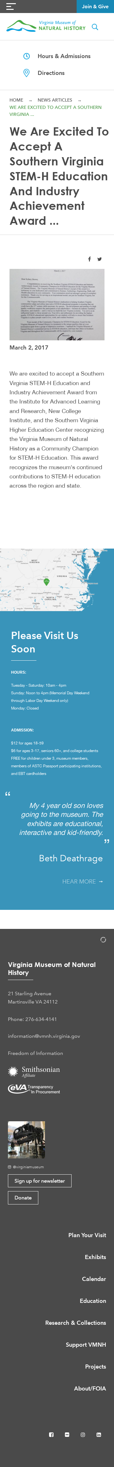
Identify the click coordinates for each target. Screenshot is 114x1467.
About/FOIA (90, 1388)
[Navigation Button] (11, 6)
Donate (23, 1198)
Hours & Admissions (60, 56)
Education (93, 1300)
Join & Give (95, 6)
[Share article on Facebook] (89, 259)
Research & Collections (75, 1322)
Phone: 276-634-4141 (32, 1019)
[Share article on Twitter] (99, 259)
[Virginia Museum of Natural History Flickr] (68, 1435)
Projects (95, 1366)
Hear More (80, 881)
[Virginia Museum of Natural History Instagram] (83, 1435)
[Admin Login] (96, 941)
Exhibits (95, 1257)
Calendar (94, 1279)
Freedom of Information (35, 1053)
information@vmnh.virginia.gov (44, 1036)
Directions (47, 73)
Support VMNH (86, 1344)
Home (16, 100)
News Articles (55, 100)
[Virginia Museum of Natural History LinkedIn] (99, 1435)
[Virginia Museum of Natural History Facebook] (52, 1435)
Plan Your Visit (87, 1235)
